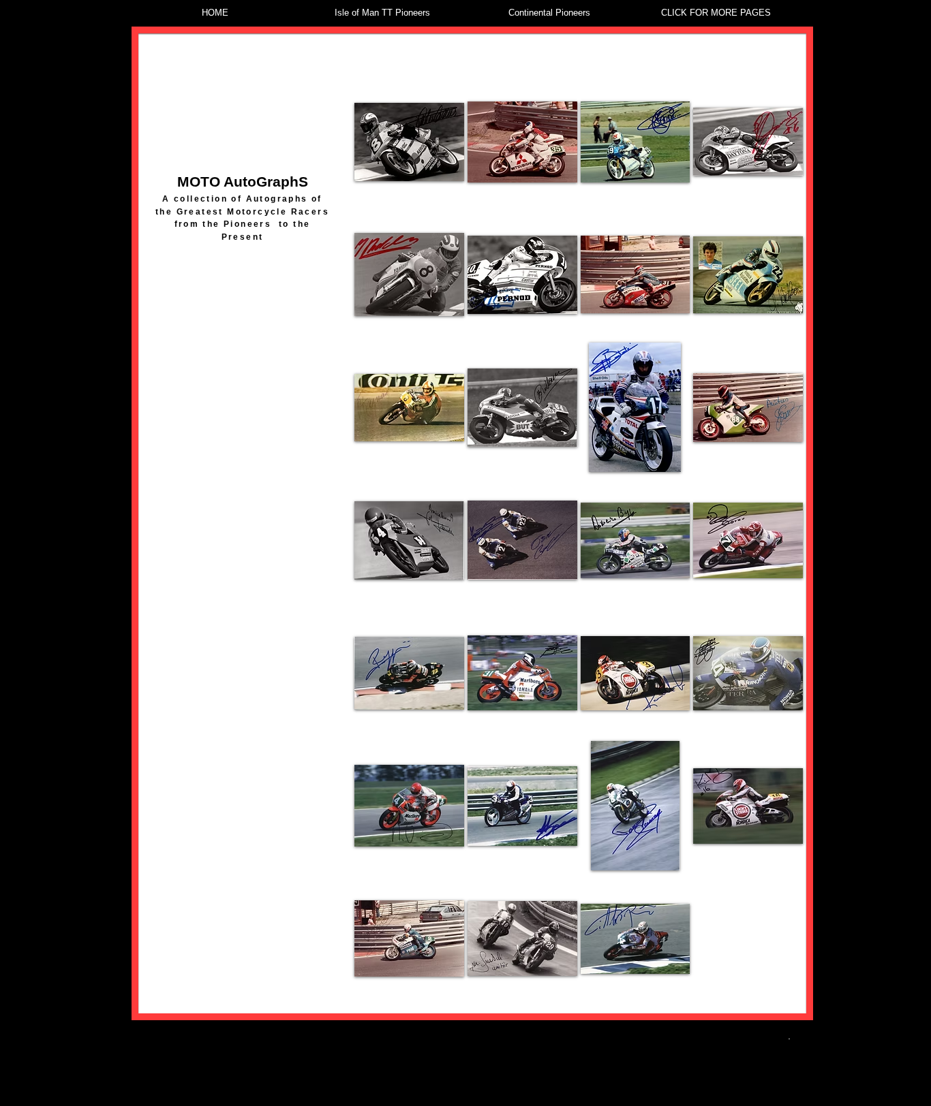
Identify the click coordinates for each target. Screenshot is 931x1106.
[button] (409, 141)
